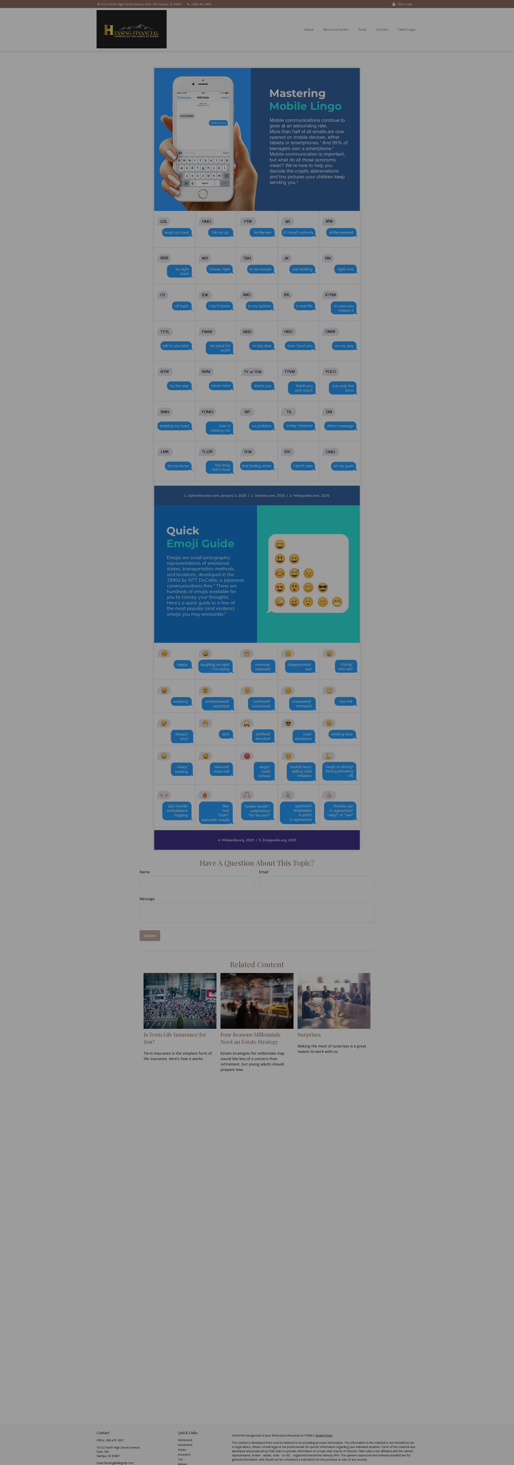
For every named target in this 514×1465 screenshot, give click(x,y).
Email (293, 729)
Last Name (238, 729)
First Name (180, 729)
